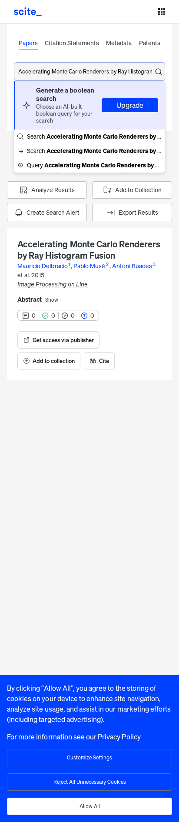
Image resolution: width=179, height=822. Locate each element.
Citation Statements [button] (72, 43)
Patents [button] (149, 43)
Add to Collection (138, 190)
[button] (89, 105)
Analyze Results (53, 190)
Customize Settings (89, 757)
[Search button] (158, 71)
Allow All (90, 806)
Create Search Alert (53, 212)
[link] (58, 340)
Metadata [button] (119, 43)
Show (51, 300)
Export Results (138, 212)
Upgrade (129, 105)
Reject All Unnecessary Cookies (89, 782)
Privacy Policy (119, 737)
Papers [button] (28, 43)
